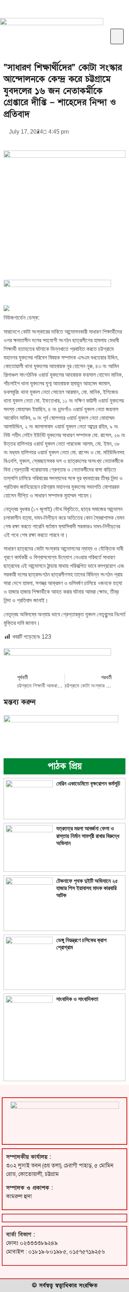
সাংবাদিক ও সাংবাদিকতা (77, 999)
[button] (117, 36)
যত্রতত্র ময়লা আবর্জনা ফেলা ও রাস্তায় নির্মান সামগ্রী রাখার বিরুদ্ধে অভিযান (87, 835)
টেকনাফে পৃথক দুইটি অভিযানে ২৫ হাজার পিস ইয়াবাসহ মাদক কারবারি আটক (87, 888)
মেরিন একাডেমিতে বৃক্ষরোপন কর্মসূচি (88, 784)
